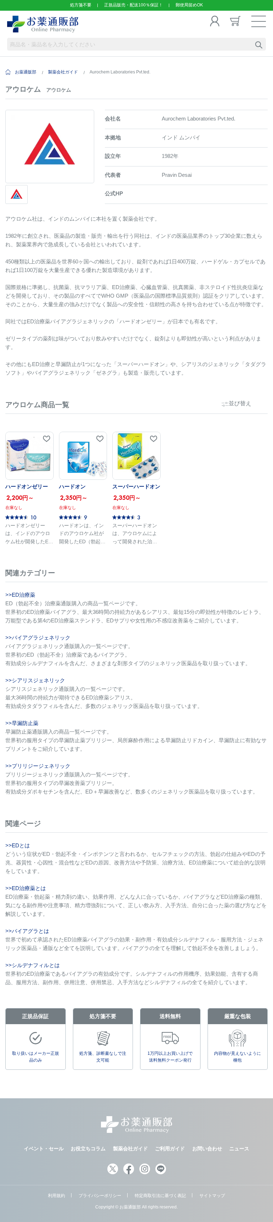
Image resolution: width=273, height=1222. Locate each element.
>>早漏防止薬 (21, 723)
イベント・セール (44, 1148)
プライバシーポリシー (100, 1195)
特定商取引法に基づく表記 (160, 1195)
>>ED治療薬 (20, 595)
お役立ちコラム (88, 1148)
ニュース (239, 1148)
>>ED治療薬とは (25, 888)
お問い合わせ (207, 1148)
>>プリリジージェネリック (37, 766)
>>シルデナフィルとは (32, 965)
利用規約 (56, 1195)
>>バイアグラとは (27, 931)
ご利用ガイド (170, 1148)
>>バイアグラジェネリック (37, 638)
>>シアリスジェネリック (35, 680)
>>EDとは (17, 845)
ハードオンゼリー (26, 486)
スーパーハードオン (136, 486)
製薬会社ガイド (63, 72)
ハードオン (72, 486)
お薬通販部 (25, 72)
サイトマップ (212, 1195)
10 (33, 517)
